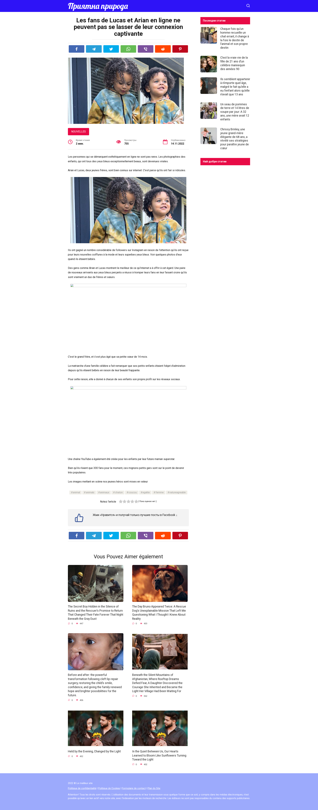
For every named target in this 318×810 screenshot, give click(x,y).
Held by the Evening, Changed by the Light (94, 751)
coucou (133, 492)
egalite (146, 492)
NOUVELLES (78, 131)
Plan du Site (154, 788)
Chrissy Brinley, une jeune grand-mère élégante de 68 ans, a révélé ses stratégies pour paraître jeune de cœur (234, 139)
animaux (104, 492)
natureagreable (177, 492)
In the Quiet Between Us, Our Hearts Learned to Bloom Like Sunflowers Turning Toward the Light (159, 755)
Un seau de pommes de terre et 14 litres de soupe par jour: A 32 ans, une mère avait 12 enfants (234, 111)
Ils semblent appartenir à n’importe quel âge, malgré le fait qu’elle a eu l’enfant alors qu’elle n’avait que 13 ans (235, 86)
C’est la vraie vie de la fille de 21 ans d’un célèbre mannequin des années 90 (234, 63)
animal (76, 492)
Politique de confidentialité (82, 788)
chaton (119, 492)
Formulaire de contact (134, 788)
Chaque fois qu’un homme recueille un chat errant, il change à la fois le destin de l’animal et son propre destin (234, 38)
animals (90, 492)
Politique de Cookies (109, 788)
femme (160, 492)
